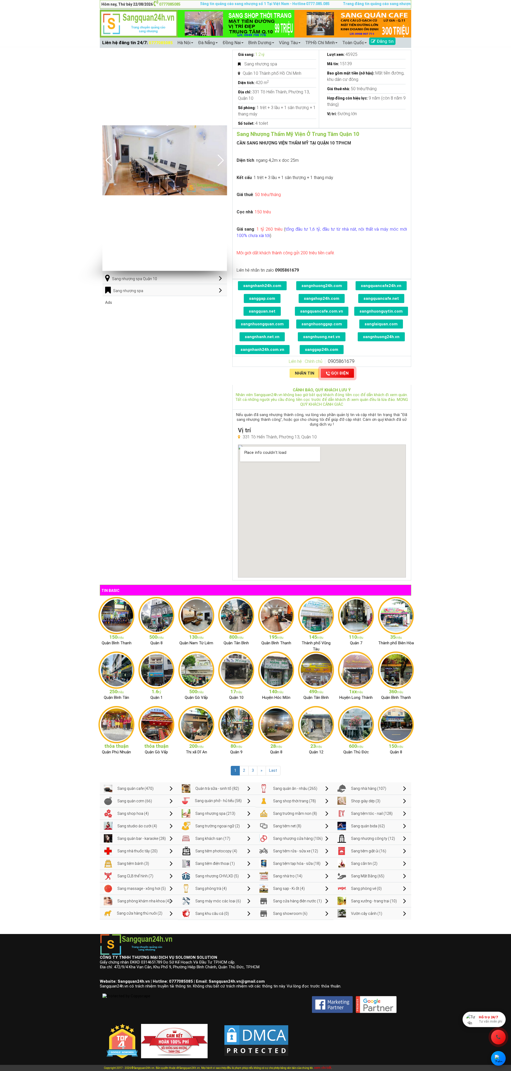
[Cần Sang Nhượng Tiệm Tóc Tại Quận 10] (236, 669)
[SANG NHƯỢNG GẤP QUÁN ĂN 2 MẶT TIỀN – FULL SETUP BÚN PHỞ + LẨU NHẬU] (356, 669)
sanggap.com (262, 298)
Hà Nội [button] (184, 42)
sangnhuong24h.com (322, 285)
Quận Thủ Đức (356, 752)
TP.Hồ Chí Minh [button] (320, 42)
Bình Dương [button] (259, 42)
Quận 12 (316, 752)
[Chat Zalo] (498, 1058)
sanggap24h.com (321, 349)
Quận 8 (156, 643)
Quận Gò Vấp (196, 697)
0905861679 (341, 361)
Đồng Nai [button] (231, 42)
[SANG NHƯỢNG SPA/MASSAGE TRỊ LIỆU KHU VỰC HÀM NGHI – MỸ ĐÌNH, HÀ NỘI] (196, 615)
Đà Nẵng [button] (206, 42)
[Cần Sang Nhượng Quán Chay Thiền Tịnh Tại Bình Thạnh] (396, 669)
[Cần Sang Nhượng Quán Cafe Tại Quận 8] (396, 724)
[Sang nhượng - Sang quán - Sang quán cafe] (139, 23)
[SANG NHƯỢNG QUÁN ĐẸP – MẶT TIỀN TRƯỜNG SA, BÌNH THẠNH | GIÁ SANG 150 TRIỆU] (116, 615)
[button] (220, 160)
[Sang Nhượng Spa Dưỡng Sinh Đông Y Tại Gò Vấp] (196, 669)
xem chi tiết (322, 1068)
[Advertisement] (164, 342)
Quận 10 (236, 697)
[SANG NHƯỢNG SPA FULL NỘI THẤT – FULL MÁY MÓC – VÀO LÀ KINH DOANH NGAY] (316, 669)
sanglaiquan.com (381, 324)
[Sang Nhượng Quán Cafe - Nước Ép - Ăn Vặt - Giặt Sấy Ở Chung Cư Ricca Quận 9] (236, 724)
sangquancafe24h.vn (381, 285)
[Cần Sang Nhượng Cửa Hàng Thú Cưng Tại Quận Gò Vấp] (156, 724)
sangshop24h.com (321, 298)
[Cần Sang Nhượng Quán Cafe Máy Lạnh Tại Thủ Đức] (356, 724)
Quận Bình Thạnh (116, 643)
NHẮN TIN (304, 373)
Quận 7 (356, 643)
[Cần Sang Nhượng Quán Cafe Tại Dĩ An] (196, 724)
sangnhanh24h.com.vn (262, 349)
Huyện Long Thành (356, 697)
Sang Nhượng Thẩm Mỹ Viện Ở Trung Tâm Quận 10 (298, 134)
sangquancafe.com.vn (321, 311)
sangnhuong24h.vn (381, 336)
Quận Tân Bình (236, 643)
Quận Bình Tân (116, 697)
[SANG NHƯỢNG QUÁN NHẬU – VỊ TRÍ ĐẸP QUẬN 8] (276, 724)
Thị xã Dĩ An (196, 752)
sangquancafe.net (381, 298)
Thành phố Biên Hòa (396, 643)
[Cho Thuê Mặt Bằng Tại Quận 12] (316, 724)
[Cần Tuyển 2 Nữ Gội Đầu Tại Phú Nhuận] (116, 724)
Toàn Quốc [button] (353, 42)
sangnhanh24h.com (262, 285)
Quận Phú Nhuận (116, 752)
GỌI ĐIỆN (340, 373)
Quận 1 (156, 697)
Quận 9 (236, 752)
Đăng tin (385, 41)
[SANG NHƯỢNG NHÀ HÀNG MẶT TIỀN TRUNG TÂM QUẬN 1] (156, 669)
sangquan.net (262, 311)
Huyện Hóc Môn (276, 697)
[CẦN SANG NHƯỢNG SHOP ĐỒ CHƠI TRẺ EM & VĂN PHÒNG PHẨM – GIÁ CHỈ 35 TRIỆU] (396, 615)
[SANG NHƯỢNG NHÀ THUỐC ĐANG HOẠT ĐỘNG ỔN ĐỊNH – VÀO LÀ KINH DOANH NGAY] (276, 669)
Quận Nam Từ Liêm (196, 643)
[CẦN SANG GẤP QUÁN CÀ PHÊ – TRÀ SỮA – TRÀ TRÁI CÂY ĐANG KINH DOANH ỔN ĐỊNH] (276, 615)
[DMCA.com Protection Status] (256, 1036)
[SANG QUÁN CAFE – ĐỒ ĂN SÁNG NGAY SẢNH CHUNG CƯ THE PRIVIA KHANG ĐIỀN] (116, 669)
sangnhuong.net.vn (321, 336)
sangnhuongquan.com (262, 324)
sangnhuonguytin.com (381, 311)
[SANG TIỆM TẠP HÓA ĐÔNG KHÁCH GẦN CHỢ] (236, 615)
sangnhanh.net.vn (262, 336)
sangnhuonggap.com (322, 324)
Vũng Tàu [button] (288, 42)
